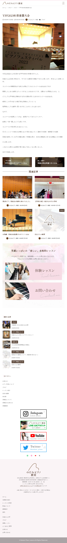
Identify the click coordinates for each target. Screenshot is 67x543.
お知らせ (5, 381)
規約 (4, 512)
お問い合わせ (6, 532)
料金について (6, 506)
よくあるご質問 (7, 526)
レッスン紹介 (6, 390)
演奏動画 (5, 406)
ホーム (4, 497)
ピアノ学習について (8, 384)
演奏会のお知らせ (8, 402)
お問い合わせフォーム (26, 486)
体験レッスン (6, 523)
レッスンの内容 (7, 503)
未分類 (4, 396)
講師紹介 (5, 509)
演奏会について (7, 399)
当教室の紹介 (6, 500)
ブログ (43, 19)
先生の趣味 (6, 393)
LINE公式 (38, 486)
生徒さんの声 (6, 517)
